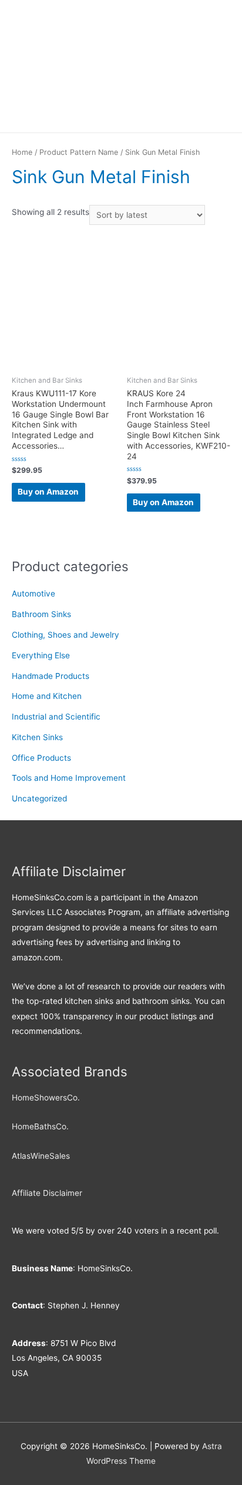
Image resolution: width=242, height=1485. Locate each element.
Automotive (33, 593)
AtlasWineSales (41, 1156)
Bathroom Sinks (41, 614)
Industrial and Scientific (56, 716)
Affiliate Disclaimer (47, 1193)
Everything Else (41, 655)
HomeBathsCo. (40, 1126)
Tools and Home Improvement (69, 778)
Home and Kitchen (47, 696)
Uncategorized (39, 798)
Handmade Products (50, 676)
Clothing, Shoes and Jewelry (65, 634)
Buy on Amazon (48, 491)
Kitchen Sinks (37, 737)
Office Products (41, 758)
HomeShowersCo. (46, 1097)
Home (22, 152)
